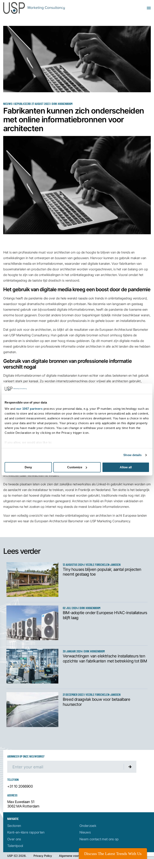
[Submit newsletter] (130, 767)
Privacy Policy (42, 856)
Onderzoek (87, 825)
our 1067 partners (29, 409)
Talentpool (15, 845)
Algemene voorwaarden (74, 856)
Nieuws (85, 832)
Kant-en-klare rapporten (26, 832)
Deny (28, 467)
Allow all (126, 467)
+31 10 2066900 (20, 786)
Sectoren (14, 825)
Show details (132, 455)
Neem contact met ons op (99, 839)
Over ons (14, 839)
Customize (74, 467)
